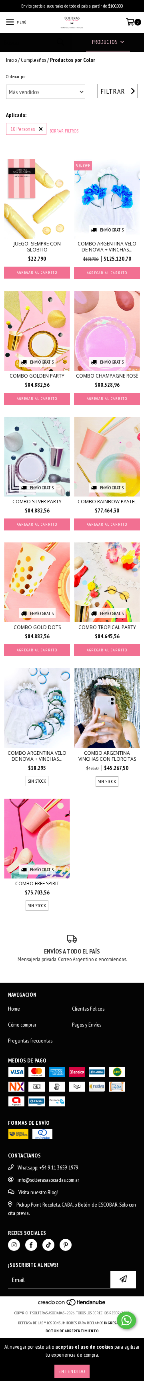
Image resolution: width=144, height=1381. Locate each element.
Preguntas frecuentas (30, 1040)
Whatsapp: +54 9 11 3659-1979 (48, 1167)
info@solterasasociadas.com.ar (48, 1179)
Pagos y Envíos (86, 1024)
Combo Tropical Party (107, 627)
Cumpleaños (33, 59)
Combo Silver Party (37, 502)
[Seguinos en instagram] (14, 1245)
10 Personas (22, 129)
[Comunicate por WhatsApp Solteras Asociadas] (126, 1320)
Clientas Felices (88, 1008)
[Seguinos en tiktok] (48, 1245)
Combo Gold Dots (37, 627)
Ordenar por (16, 76)
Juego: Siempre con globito (37, 247)
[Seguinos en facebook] (31, 1245)
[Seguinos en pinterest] (66, 1245)
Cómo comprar (22, 1024)
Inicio (11, 59)
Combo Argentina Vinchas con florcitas (107, 756)
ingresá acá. (115, 1323)
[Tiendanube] (72, 1305)
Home (14, 1008)
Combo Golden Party (37, 376)
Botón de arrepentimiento (72, 1331)
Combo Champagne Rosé (107, 376)
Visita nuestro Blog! (38, 1192)
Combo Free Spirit (37, 883)
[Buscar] (60, 42)
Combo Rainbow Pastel (107, 502)
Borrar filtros (64, 131)
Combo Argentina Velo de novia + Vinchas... (107, 247)
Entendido (72, 1371)
